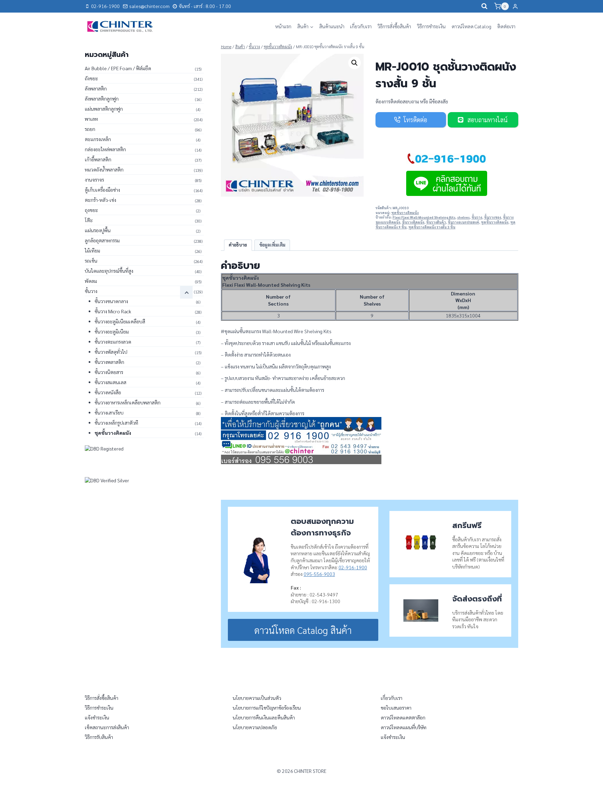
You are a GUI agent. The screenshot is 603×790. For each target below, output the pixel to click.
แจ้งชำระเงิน (97, 717)
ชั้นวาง (476, 217)
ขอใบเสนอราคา (396, 707)
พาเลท (91, 119)
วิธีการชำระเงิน (431, 26)
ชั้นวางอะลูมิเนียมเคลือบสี (120, 321)
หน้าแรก (283, 26)
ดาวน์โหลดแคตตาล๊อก (403, 717)
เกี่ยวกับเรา (361, 26)
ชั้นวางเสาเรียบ (109, 412)
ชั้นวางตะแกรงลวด (113, 341)
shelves (463, 217)
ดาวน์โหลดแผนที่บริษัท (403, 727)
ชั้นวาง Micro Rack (113, 311)
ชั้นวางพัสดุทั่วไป (111, 352)
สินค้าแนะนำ (331, 26)
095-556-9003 (319, 574)
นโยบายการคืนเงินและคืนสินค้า (264, 717)
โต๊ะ (89, 220)
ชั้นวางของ (492, 217)
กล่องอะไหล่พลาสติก (105, 149)
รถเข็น (91, 260)
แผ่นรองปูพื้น (98, 230)
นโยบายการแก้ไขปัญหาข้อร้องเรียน (267, 707)
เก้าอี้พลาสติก (98, 159)
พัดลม (91, 281)
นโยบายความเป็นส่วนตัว (257, 698)
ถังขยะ (91, 78)
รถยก (90, 129)
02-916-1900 (352, 567)
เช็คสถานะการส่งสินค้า (107, 727)
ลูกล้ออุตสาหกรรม (102, 240)
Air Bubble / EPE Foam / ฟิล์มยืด (118, 68)
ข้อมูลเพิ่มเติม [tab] (272, 245)
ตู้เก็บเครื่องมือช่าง (102, 189)
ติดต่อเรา (506, 26)
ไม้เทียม (92, 250)
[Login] (515, 6)
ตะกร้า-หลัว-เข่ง (100, 200)
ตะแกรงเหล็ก (98, 139)
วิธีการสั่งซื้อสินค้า (394, 26)
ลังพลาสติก (96, 88)
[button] (354, 63)
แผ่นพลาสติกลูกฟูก (104, 108)
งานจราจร (94, 179)
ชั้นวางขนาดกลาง (111, 301)
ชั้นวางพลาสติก (109, 362)
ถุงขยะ (91, 210)
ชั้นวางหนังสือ (108, 392)
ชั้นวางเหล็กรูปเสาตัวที (116, 422)
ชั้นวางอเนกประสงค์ (463, 222)
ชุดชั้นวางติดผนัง (405, 213)
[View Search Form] (484, 6)
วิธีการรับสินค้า (99, 737)
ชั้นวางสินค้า (436, 222)
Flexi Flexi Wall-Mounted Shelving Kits (424, 217)
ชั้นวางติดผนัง (413, 222)
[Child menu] (186, 292)
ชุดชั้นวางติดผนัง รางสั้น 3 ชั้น (431, 227)
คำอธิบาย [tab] (238, 245)
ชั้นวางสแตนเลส (110, 382)
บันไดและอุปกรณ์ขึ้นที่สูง (109, 271)
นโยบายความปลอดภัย (255, 727)
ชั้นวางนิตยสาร (109, 372)
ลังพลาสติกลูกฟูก (102, 98)
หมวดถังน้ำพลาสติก (104, 169)
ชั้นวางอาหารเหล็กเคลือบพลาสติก (128, 402)
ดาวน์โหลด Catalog (471, 26)
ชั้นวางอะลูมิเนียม (112, 331)
